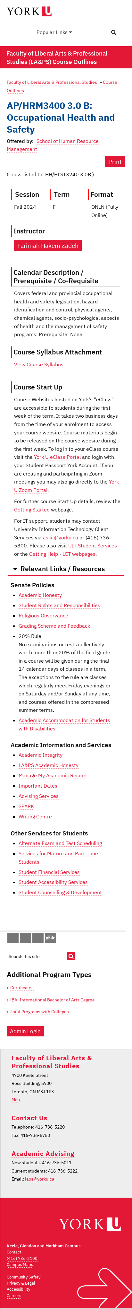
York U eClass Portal (57, 457)
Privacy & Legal (21, 1283)
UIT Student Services (92, 545)
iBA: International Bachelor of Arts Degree (52, 1000)
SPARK (26, 806)
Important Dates (38, 785)
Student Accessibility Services (53, 882)
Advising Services (39, 796)
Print (115, 162)
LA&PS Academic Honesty (48, 765)
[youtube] (34, 940)
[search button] (113, 32)
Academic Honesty (40, 595)
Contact (14, 1252)
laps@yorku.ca (39, 1179)
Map (16, 1100)
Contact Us (29, 1118)
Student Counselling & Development (60, 892)
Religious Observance (43, 615)
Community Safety (23, 1277)
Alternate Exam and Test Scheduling (60, 843)
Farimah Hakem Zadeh (47, 245)
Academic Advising (43, 1153)
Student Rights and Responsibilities (59, 605)
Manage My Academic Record (53, 775)
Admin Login (25, 1031)
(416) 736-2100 (22, 1258)
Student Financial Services (49, 872)
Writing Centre (35, 816)
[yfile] (50, 941)
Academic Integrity (40, 755)
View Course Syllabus (38, 364)
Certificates (22, 987)
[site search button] (71, 956)
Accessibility (18, 1289)
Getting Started (32, 509)
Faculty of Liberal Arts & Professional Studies (52, 82)
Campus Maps (20, 1264)
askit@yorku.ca (60, 537)
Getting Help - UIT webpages (62, 554)
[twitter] (22, 940)
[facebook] (9, 940)
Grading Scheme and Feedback (54, 626)
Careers (14, 1295)
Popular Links (53, 32)
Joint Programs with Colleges (39, 1012)
